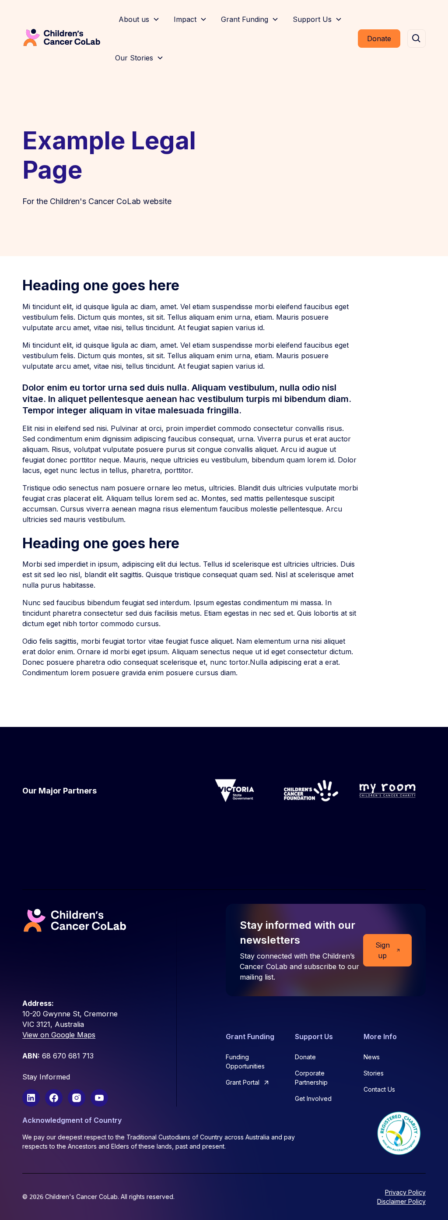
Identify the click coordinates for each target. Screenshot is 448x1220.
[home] (61, 38)
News (372, 1057)
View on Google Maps (58, 1034)
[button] (139, 19)
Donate (379, 38)
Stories (374, 1073)
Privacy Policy (405, 1192)
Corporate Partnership (311, 1077)
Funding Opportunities (245, 1061)
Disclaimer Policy (401, 1201)
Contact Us (379, 1089)
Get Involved (313, 1098)
